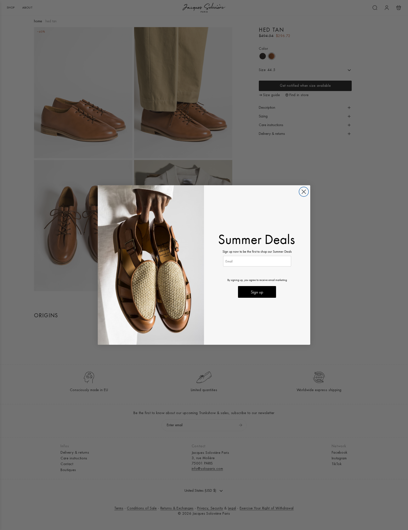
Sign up (257, 292)
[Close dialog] (304, 192)
